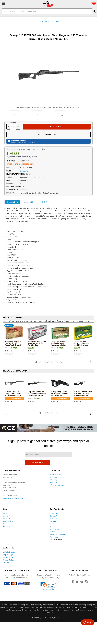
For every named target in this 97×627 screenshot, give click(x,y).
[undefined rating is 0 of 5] (12, 149)
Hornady (53, 519)
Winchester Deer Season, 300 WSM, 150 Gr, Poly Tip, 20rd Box (37, 343)
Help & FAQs (8, 555)
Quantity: (13, 122)
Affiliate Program (57, 485)
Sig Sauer (53, 521)
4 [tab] (48, 362)
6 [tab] (56, 362)
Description (12, 202)
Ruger (52, 524)
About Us (53, 477)
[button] (48, 586)
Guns (5, 513)
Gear (4, 524)
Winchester (54, 529)
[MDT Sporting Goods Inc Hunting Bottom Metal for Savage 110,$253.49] (60, 383)
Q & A (44, 202)
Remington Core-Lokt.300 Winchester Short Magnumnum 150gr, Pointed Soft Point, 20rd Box (82, 345)
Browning (54, 513)
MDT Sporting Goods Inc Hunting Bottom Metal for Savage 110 (60, 393)
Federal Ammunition (58, 534)
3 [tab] (44, 362)
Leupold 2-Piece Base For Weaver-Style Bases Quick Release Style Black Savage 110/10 (37, 394)
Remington (54, 537)
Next (90, 362)
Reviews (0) (28, 202)
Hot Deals (7, 526)
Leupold (53, 532)
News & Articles (56, 474)
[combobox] (47, 11)
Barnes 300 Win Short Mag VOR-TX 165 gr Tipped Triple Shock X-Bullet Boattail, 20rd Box (14, 344)
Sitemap (53, 482)
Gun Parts (7, 519)
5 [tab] (52, 362)
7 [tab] (61, 362)
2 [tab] (40, 362)
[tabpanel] (14, 342)
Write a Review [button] (39, 149)
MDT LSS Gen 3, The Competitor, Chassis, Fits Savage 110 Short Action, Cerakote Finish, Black (13, 395)
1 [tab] (36, 362)
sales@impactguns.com (13, 498)
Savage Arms (55, 516)
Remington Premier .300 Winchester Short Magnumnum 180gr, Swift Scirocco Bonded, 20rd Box (60, 345)
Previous (6, 362)
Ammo (5, 516)
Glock (52, 526)
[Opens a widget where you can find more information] (87, 622)
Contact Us (7, 563)
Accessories (8, 521)
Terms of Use (8, 557)
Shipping (53, 480)
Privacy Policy (8, 560)
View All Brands (56, 540)
